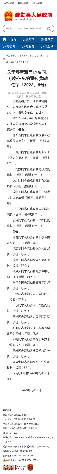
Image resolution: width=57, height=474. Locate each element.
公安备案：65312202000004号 (18, 455)
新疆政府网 (23, 3)
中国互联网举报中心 (16, 446)
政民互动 (47, 46)
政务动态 (47, 39)
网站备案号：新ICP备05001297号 (22, 460)
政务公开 (9, 46)
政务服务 (28, 46)
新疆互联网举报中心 (39, 446)
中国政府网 (9, 3)
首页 (12, 39)
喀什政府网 (37, 3)
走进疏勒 (28, 39)
